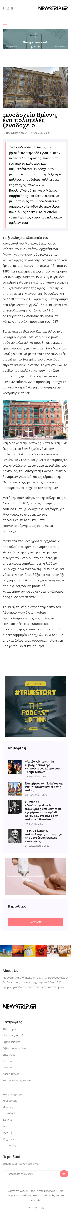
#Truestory (9, 1145)
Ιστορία (7, 1067)
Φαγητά (7, 1132)
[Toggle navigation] (5, 23)
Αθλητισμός (10, 1029)
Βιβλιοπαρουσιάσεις (15, 1048)
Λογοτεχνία (10, 1100)
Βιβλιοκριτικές (11, 1042)
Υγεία (6, 1126)
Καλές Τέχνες (11, 1073)
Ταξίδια (7, 1120)
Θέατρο (7, 1061)
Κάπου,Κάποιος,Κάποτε (17, 1080)
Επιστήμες (9, 1054)
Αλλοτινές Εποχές (13, 1035)
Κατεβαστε (35, 922)
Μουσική (8, 1107)
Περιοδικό (9, 1113)
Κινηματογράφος (13, 1094)
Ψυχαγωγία (9, 1139)
